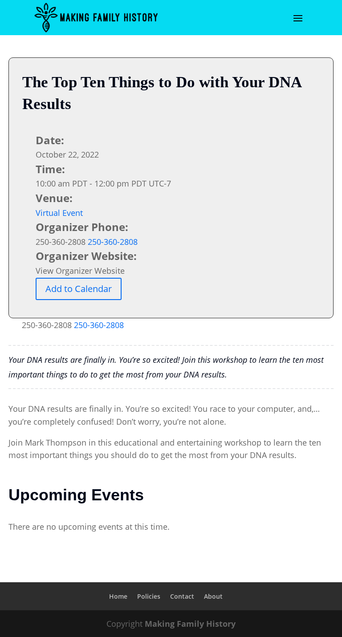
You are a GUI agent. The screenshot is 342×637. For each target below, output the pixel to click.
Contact (182, 596)
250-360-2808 (99, 325)
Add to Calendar (78, 289)
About (213, 596)
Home (118, 596)
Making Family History (190, 623)
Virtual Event (59, 212)
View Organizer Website (80, 270)
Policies (148, 596)
